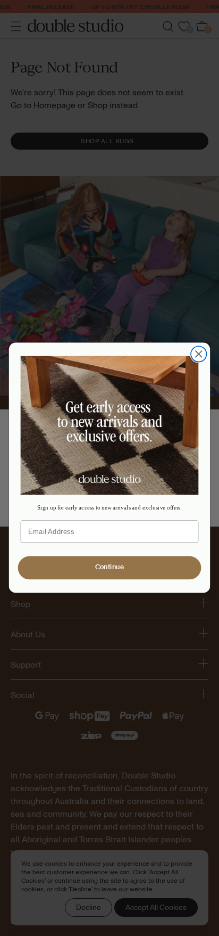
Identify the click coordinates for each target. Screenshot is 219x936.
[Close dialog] (198, 354)
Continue (109, 567)
